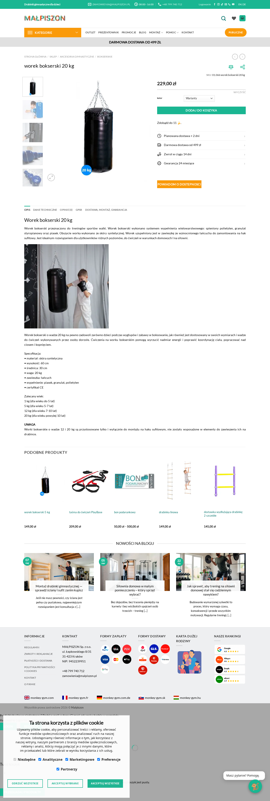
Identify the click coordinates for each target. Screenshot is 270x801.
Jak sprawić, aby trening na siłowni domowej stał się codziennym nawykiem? (211, 590)
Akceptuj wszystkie (105, 783)
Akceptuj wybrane (65, 783)
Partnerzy (69, 769)
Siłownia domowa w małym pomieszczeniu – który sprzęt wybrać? (135, 590)
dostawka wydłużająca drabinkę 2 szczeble (223, 513)
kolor (159, 98)
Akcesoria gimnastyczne (77, 56)
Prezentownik (108, 32)
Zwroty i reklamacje (38, 653)
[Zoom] (51, 177)
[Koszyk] (242, 18)
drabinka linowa (168, 512)
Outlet (90, 32)
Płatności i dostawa (38, 660)
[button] (201, 135)
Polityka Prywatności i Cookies (39, 669)
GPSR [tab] (79, 209)
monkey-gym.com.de (116, 697)
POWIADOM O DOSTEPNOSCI (179, 184)
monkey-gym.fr (78, 697)
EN (239, 4)
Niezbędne (26, 759)
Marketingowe (82, 759)
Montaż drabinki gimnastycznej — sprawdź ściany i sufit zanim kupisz (59, 588)
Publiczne (236, 32)
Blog (142, 32)
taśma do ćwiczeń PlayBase (85, 512)
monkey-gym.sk (155, 697)
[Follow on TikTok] (222, 4)
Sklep (53, 56)
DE (244, 4)
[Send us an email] (226, 4)
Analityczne (52, 759)
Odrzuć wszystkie (25, 783)
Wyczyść (240, 92)
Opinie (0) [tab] (66, 209)
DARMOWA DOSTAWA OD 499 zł (135, 42)
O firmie (29, 684)
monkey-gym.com (42, 697)
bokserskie (104, 56)
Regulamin (31, 647)
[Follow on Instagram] (218, 4)
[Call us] (229, 4)
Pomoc (171, 32)
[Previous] (53, 129)
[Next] (143, 129)
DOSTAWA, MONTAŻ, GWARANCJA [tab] (106, 209)
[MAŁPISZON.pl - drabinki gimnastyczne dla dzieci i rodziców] (45, 18)
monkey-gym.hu (190, 697)
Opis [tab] (27, 209)
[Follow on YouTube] (233, 4)
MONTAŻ (154, 32)
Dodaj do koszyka (201, 110)
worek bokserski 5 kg (37, 512)
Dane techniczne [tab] (45, 209)
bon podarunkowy (125, 512)
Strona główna (35, 56)
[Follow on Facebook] (214, 4)
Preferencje (110, 759)
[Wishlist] (234, 18)
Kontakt (188, 32)
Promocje (129, 32)
